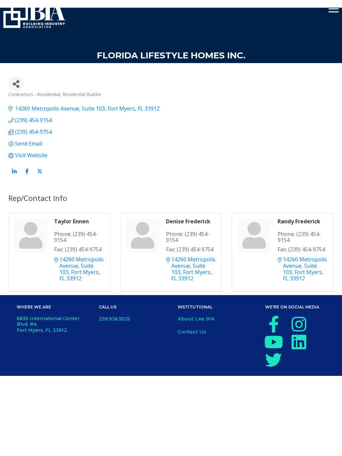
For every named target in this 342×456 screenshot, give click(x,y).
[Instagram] (299, 324)
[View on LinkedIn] (14, 175)
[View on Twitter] (39, 175)
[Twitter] (273, 360)
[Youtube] (273, 341)
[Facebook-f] (273, 324)
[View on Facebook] (27, 175)
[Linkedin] (299, 341)
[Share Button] (15, 83)
